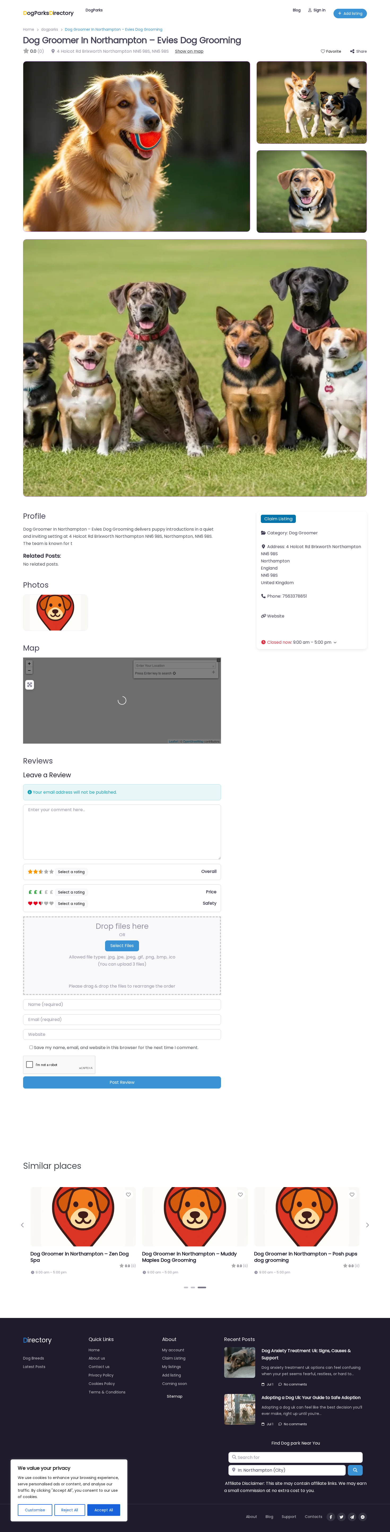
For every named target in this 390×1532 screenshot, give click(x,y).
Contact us (99, 1366)
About (251, 1516)
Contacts (313, 1516)
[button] (312, 642)
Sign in (320, 10)
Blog (297, 10)
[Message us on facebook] (362, 1517)
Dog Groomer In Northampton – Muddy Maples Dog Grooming (189, 1256)
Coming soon (174, 1383)
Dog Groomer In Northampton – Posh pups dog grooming (305, 1256)
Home (28, 29)
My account (173, 1350)
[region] (69, 1490)
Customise (35, 1510)
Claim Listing (278, 519)
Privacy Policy (101, 1375)
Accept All (103, 1510)
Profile (34, 516)
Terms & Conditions (107, 1392)
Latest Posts (34, 1366)
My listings (171, 1366)
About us (97, 1358)
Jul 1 (270, 1384)
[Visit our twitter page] (341, 1517)
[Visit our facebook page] (331, 1517)
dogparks (49, 29)
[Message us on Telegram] (352, 1517)
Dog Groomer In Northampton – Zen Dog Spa (80, 1256)
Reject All (69, 1510)
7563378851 (294, 596)
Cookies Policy (102, 1383)
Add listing (353, 13)
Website (275, 616)
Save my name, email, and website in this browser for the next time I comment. (116, 1048)
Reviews (38, 761)
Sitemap (175, 1396)
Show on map (189, 51)
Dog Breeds (33, 1358)
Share (361, 51)
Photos (36, 585)
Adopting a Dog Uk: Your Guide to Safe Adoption (311, 1398)
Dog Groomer (303, 533)
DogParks (94, 10)
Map (31, 648)
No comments (295, 1384)
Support (289, 1516)
